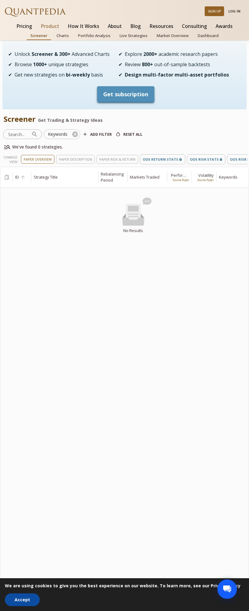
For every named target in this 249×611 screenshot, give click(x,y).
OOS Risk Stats (204, 159)
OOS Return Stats (160, 159)
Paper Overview (38, 159)
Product (50, 26)
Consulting (194, 26)
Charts (62, 35)
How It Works (83, 26)
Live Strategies (134, 35)
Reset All (132, 134)
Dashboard (208, 35)
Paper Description (75, 159)
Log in (234, 11)
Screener (38, 35)
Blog (135, 26)
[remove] (75, 134)
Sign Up (214, 11)
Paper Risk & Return (117, 159)
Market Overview (173, 35)
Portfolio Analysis (94, 35)
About (115, 26)
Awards (224, 26)
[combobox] (58, 134)
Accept (22, 599)
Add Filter (101, 134)
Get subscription (125, 94)
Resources (161, 26)
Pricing (24, 26)
